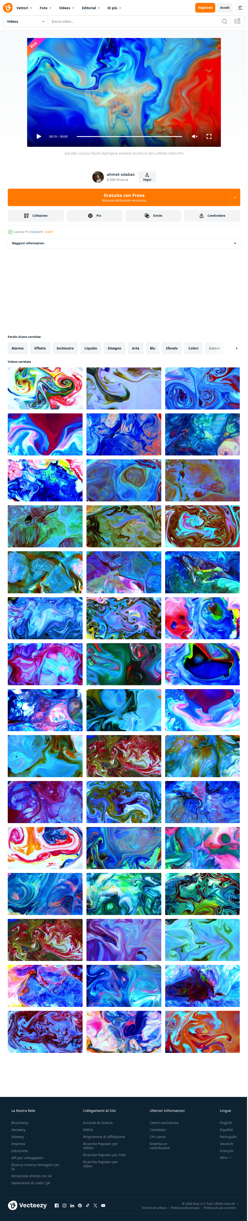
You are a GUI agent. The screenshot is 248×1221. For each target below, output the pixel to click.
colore (214, 348)
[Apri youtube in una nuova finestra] (103, 1205)
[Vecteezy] (8, 8)
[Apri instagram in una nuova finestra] (64, 1205)
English (223, 1122)
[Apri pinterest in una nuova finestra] (80, 1205)
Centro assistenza (161, 1122)
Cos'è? (49, 232)
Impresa (17, 1143)
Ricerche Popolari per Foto (99, 1157)
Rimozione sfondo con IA (31, 1176)
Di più (112, 8)
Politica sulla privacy (181, 1207)
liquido (91, 348)
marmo (18, 348)
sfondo (172, 348)
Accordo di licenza (96, 1122)
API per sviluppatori (27, 1157)
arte (135, 348)
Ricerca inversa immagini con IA (31, 1166)
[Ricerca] (221, 21)
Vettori (22, 8)
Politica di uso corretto (216, 1207)
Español (223, 1129)
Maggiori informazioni (28, 243)
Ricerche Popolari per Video (99, 1168)
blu (152, 348)
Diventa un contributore (157, 1145)
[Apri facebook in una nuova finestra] (57, 1205)
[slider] (127, 136)
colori (193, 348)
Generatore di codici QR (30, 1183)
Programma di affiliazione (103, 1136)
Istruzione (19, 1150)
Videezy (17, 1136)
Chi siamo (155, 1136)
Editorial (89, 8)
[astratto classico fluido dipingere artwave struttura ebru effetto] (45, 388)
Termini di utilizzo (150, 1207)
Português (225, 1136)
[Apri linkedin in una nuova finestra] (72, 1205)
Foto (43, 8)
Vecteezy (18, 1129)
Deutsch (223, 1143)
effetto (40, 348)
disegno (114, 348)
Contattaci (155, 1129)
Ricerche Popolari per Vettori (99, 1145)
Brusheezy (19, 1122)
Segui (145, 180)
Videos (64, 8)
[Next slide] (229, 348)
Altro (221, 1158)
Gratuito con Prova (122, 197)
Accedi (221, 8)
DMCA (87, 1129)
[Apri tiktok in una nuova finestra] (88, 1205)
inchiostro (65, 348)
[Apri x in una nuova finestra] (95, 1205)
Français (223, 1150)
